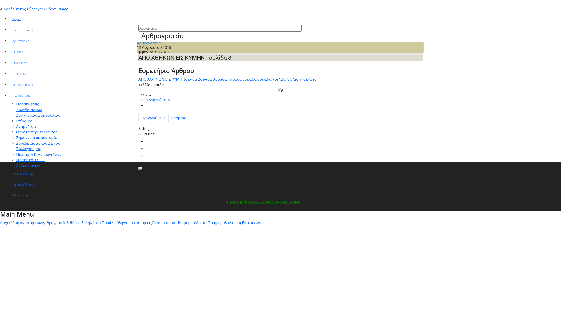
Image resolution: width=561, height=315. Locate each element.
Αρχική (16, 19)
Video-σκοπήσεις (23, 85)
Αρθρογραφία (149, 43)
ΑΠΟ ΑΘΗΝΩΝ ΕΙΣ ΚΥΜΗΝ (161, 79)
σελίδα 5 (237, 79)
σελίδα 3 (207, 79)
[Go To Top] (0, 228)
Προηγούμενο (158, 99)
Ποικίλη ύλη (20, 74)
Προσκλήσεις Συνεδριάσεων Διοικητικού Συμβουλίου (38, 110)
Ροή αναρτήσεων (23, 30)
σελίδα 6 (252, 79)
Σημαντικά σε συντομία (36, 137)
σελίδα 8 (282, 79)
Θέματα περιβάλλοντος (36, 132)
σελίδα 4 (222, 79)
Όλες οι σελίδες (302, 79)
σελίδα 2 (192, 79)
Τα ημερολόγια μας (24, 184)
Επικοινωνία (20, 195)
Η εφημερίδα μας (23, 173)
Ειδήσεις (17, 52)
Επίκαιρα (24, 120)
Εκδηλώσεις (19, 63)
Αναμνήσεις (26, 126)
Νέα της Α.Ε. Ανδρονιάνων (39, 154)
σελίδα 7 (267, 79)
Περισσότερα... (21, 96)
